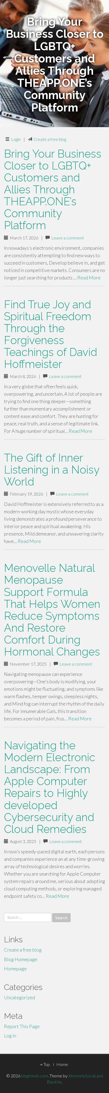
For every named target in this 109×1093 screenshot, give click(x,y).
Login (16, 139)
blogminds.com (34, 1075)
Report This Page (22, 1026)
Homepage (15, 968)
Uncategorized (19, 997)
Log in (10, 1035)
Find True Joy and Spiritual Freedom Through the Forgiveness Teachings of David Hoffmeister (50, 334)
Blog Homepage (20, 959)
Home (62, 1064)
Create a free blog (50, 139)
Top (46, 1064)
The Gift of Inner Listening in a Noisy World (51, 469)
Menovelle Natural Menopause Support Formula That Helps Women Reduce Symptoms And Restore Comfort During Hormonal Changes (52, 609)
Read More (89, 277)
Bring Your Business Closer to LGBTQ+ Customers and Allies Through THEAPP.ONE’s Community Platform (52, 189)
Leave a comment (67, 237)
